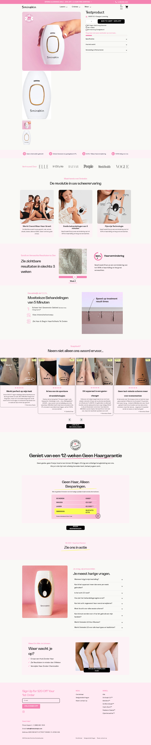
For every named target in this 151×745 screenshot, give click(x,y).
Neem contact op (102, 738)
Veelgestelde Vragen (82, 697)
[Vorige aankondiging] (23, 2)
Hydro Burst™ (107, 707)
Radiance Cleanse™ (109, 710)
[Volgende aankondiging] (114, 2)
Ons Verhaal (79, 694)
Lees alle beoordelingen (75, 426)
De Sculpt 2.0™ (107, 697)
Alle (104, 694)
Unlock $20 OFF (31, 706)
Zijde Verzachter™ (109, 713)
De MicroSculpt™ (108, 704)
